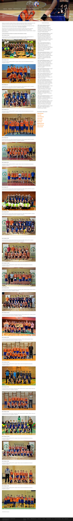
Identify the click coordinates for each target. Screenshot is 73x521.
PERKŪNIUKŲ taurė (33, 518)
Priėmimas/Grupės (48, 518)
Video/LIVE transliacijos (58, 518)
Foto (52, 518)
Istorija (63, 518)
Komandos (39, 518)
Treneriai (43, 518)
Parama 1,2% (66, 518)
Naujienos (28, 518)
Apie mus (24, 518)
